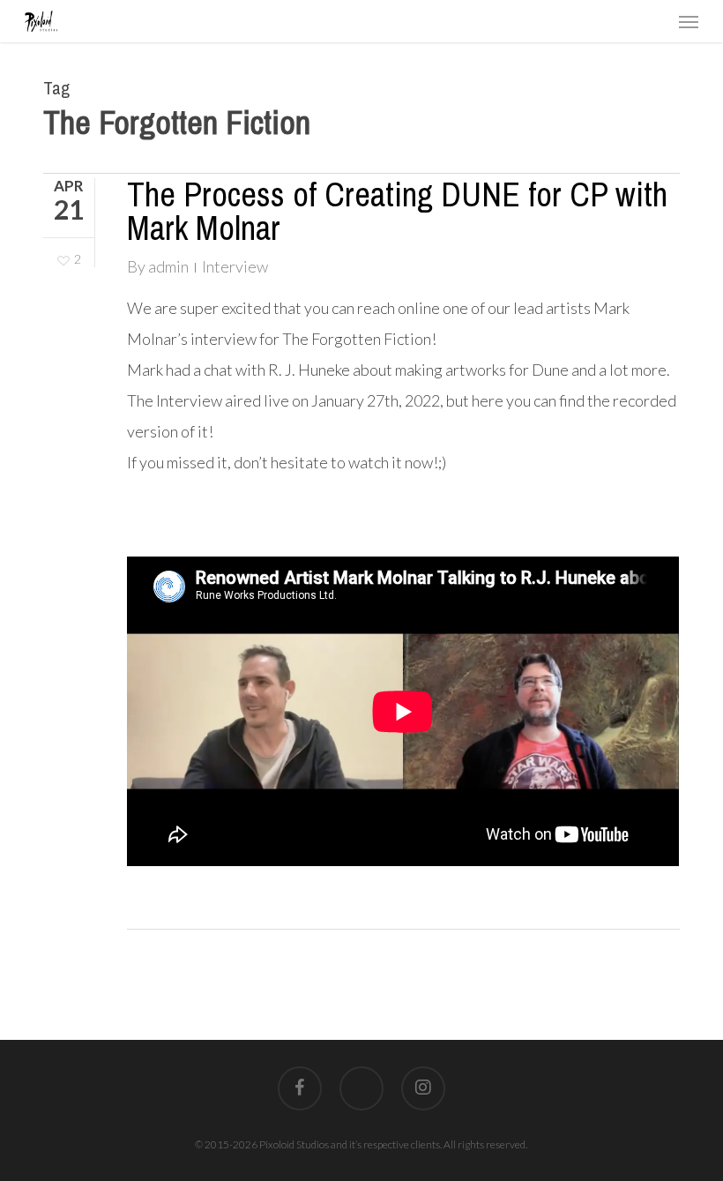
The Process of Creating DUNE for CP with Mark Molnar (397, 211)
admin (168, 266)
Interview (235, 266)
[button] (688, 21)
